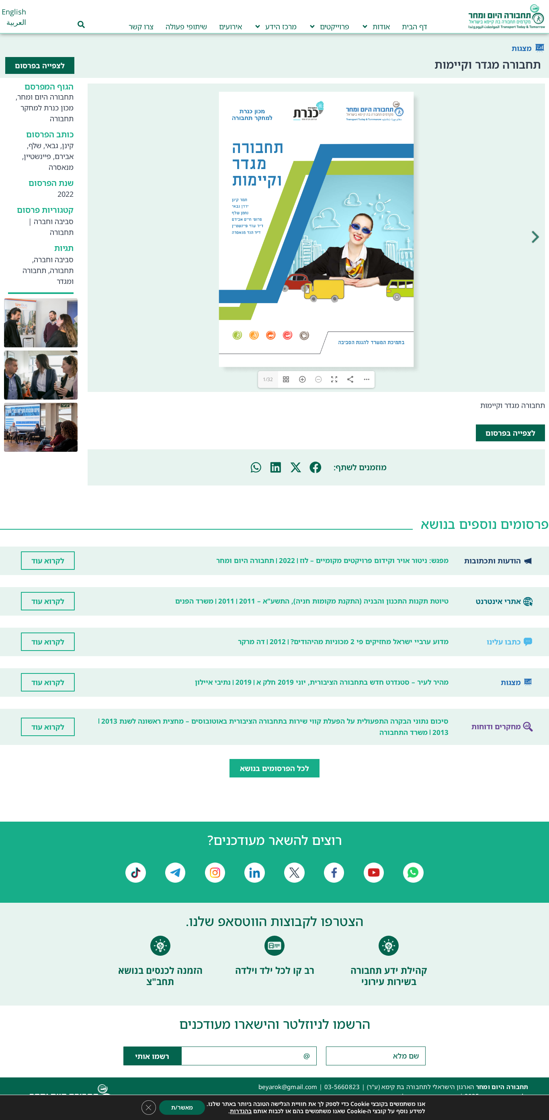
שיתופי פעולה (186, 26)
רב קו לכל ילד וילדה (274, 1006)
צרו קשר (141, 26)
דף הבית (414, 26)
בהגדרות (241, 1111)
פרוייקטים (334, 26)
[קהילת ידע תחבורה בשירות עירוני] (389, 982)
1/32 (268, 415)
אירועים (230, 26)
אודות (381, 26)
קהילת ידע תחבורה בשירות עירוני (388, 1012)
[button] (315, 504)
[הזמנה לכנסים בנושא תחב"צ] (160, 982)
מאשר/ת (182, 1107)
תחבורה (62, 232)
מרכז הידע (281, 26)
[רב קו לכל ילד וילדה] (274, 982)
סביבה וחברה (54, 221)
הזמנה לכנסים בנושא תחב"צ (160, 1012)
